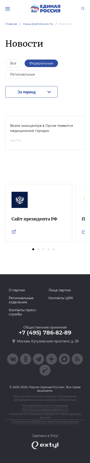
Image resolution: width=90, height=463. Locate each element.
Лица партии (59, 290)
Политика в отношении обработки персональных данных (45, 415)
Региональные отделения (21, 300)
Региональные (22, 74)
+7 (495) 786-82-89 (45, 332)
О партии (17, 290)
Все (13, 63)
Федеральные (41, 63)
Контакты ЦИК (60, 298)
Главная (11, 24)
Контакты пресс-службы (23, 312)
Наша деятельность (38, 24)
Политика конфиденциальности (45, 409)
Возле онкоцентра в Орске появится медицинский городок (41, 128)
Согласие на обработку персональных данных (45, 421)
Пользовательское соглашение (45, 405)
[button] (33, 249)
